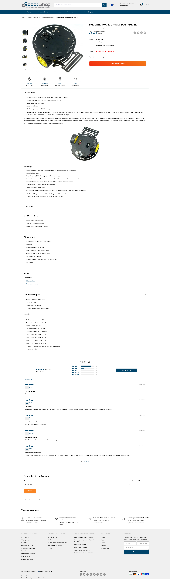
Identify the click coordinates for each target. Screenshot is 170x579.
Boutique (30, 12)
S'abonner (136, 552)
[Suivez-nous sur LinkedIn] (101, 574)
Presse (50, 548)
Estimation (30, 490)
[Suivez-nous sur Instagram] (87, 574)
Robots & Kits (36, 17)
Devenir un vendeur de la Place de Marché (84, 541)
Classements (105, 548)
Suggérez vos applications (82, 550)
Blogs (102, 540)
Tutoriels (103, 545)
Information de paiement (28, 553)
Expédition (24, 542)
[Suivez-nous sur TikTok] (97, 574)
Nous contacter (25, 556)
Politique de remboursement (32, 500)
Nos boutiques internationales (28, 571)
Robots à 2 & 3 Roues (48, 17)
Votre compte (25, 537)
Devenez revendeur (80, 544)
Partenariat (70, 12)
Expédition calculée (101, 45)
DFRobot (92, 29)
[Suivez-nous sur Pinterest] (91, 574)
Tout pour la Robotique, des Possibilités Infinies (33, 578)
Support (90, 12)
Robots (29, 17)
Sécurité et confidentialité (55, 545)
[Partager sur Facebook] (135, 32)
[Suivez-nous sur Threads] (104, 574)
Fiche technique (30, 281)
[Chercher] (104, 5)
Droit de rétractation (27, 559)
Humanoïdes (58, 12)
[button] (25, 69)
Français (48, 571)
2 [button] (84, 462)
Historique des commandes (29, 540)
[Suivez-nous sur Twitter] (84, 574)
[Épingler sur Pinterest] (138, 32)
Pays (25, 481)
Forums (103, 537)
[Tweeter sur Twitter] (141, 32)
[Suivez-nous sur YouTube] (94, 574)
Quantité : (92, 57)
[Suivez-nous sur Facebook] (81, 574)
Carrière (50, 540)
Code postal (136, 481)
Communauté (81, 12)
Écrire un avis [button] (126, 370)
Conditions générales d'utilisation (57, 542)
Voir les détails (29, 85)
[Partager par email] (145, 32)
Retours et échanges (27, 545)
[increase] (109, 57)
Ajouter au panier (118, 63)
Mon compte (124, 5)
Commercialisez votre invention (83, 553)
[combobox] (78, 5)
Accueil (23, 17)
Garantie (23, 551)
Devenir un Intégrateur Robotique (83, 537)
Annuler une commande (28, 548)
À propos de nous (53, 537)
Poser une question (60, 85)
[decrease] (98, 57)
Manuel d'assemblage (32, 284)
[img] (29, 384)
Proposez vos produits (80, 547)
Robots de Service (43, 12)
